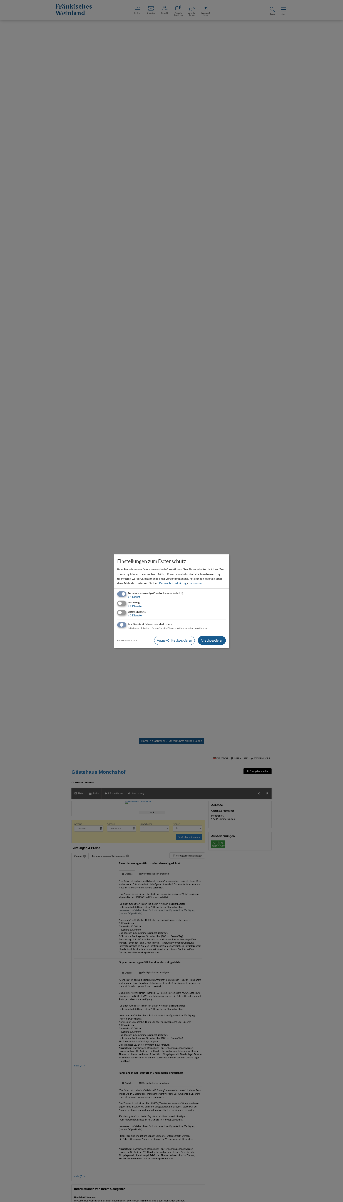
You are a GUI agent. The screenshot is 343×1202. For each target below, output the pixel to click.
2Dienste (135, 606)
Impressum (195, 583)
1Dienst (134, 596)
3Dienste (135, 615)
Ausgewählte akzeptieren (174, 640)
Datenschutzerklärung (173, 583)
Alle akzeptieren (212, 640)
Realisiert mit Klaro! (127, 640)
